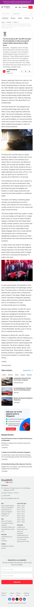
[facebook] (21, 71)
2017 (23, 513)
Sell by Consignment (7, 507)
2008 (18, 505)
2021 (23, 517)
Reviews (13, 18)
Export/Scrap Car (6, 509)
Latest (4, 375)
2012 (18, 509)
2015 (23, 511)
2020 (18, 517)
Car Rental (20, 533)
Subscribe (17, 582)
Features (26, 18)
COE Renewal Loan (6, 536)
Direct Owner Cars (22, 529)
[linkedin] (29, 71)
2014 (18, 511)
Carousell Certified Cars (8, 527)
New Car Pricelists (6, 521)
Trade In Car (4, 515)
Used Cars (20, 531)
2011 (23, 507)
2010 (18, 507)
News (15, 22)
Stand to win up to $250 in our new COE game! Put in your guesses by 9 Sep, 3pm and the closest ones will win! (17, 2)
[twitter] (25, 71)
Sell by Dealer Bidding (7, 505)
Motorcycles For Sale (23, 541)
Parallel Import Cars (22, 535)
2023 (23, 520)
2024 (18, 522)
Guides (20, 18)
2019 (23, 515)
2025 (23, 522)
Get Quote (10, 429)
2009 (23, 505)
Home (3, 22)
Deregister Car (5, 513)
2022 (18, 520)
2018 (18, 515)
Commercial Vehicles (23, 537)
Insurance (4, 540)
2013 (23, 509)
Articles (9, 22)
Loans (3, 538)
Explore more (27, 370)
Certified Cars (21, 527)
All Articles (5, 13)
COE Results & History (7, 546)
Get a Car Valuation (6, 511)
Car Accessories (21, 539)
